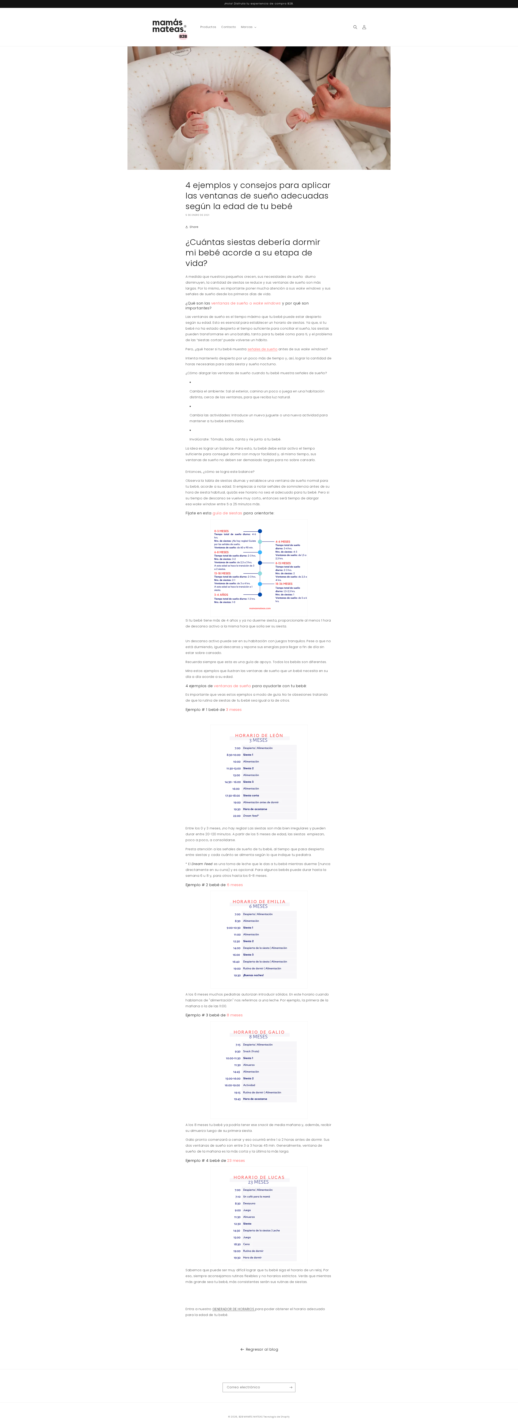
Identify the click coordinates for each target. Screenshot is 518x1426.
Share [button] (194, 227)
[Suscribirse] (290, 1387)
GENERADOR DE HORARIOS (233, 1309)
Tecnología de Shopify (276, 1416)
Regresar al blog (262, 1349)
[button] (248, 27)
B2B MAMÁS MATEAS (251, 1416)
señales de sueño (263, 349)
